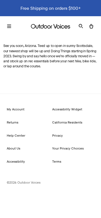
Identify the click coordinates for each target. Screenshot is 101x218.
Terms (56, 161)
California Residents (67, 122)
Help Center (16, 135)
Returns (12, 122)
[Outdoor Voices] (50, 26)
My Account (15, 109)
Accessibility (16, 161)
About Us (13, 148)
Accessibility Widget (67, 109)
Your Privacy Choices (68, 148)
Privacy (57, 135)
